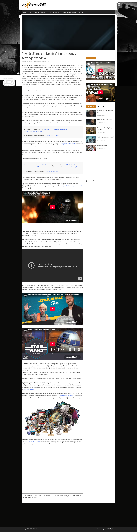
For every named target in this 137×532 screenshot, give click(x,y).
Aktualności (45, 12)
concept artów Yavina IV (67, 144)
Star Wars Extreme (36, 529)
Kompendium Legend (69, 12)
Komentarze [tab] (101, 106)
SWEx (79, 12)
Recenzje (56, 12)
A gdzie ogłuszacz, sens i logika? (105, 137)
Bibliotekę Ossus (110, 529)
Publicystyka (33, 12)
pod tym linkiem (29, 389)
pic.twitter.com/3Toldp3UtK (70, 167)
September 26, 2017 (52, 135)
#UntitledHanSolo (71, 165)
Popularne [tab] (91, 106)
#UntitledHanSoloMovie (59, 129)
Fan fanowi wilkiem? (102, 145)
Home (24, 12)
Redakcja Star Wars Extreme (42, 61)
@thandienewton (29, 165)
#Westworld (40, 167)
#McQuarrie (47, 129)
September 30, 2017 (52, 171)
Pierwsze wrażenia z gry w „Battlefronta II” (68, 496)
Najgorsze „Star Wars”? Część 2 (105, 119)
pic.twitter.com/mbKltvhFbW (33, 131)
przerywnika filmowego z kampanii (71, 186)
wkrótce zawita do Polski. (65, 395)
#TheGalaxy (46, 165)
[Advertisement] (52, 473)
